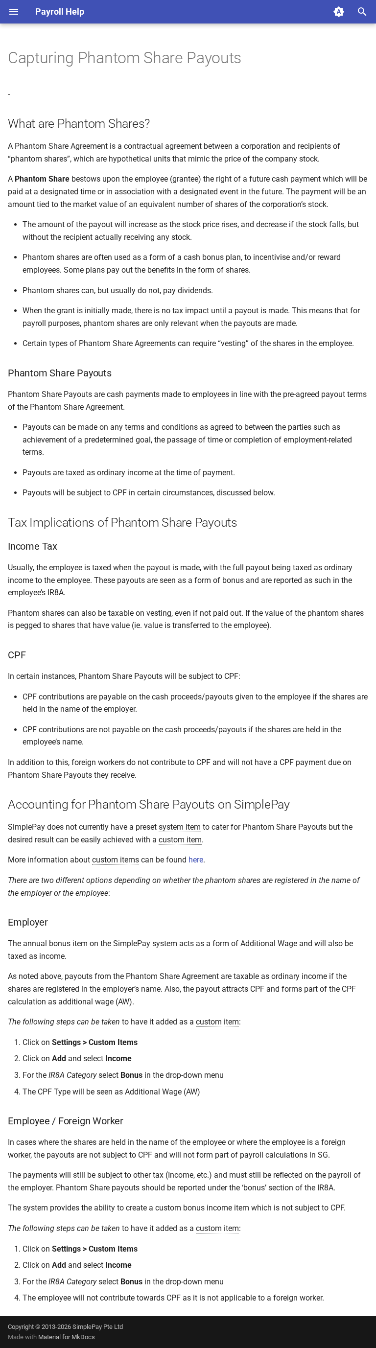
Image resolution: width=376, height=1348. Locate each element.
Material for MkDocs (66, 1337)
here (195, 859)
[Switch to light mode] (339, 12)
